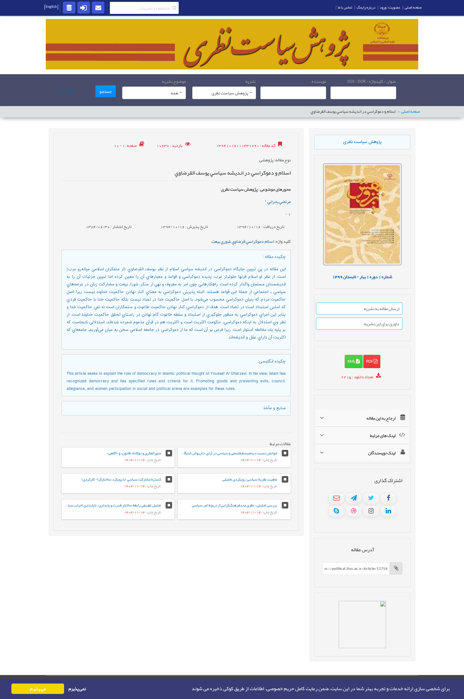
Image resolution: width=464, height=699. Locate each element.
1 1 (362, 276)
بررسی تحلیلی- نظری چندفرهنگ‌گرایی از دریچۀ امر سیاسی (234, 505)
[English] (51, 6)
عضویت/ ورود (390, 7)
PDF (370, 361)
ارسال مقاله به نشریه (381, 308)
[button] (190, 689)
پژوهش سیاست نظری (362, 142)
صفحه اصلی (410, 112)
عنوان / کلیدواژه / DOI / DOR (372, 81)
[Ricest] (69, 7)
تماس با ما (345, 7)
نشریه (250, 81)
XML (352, 361)
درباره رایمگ (366, 7)
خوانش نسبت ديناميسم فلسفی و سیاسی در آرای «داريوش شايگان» (228, 453)
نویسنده (319, 81)
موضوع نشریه (174, 81)
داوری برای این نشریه (381, 323)
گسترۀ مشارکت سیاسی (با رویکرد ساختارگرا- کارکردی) (121, 479)
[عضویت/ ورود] (83, 7)
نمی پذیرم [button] (77, 688)
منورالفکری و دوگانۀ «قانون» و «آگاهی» (134, 453)
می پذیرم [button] (38, 688)
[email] (98, 7)
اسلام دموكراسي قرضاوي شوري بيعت (242, 241)
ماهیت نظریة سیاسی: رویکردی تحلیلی (249, 479)
